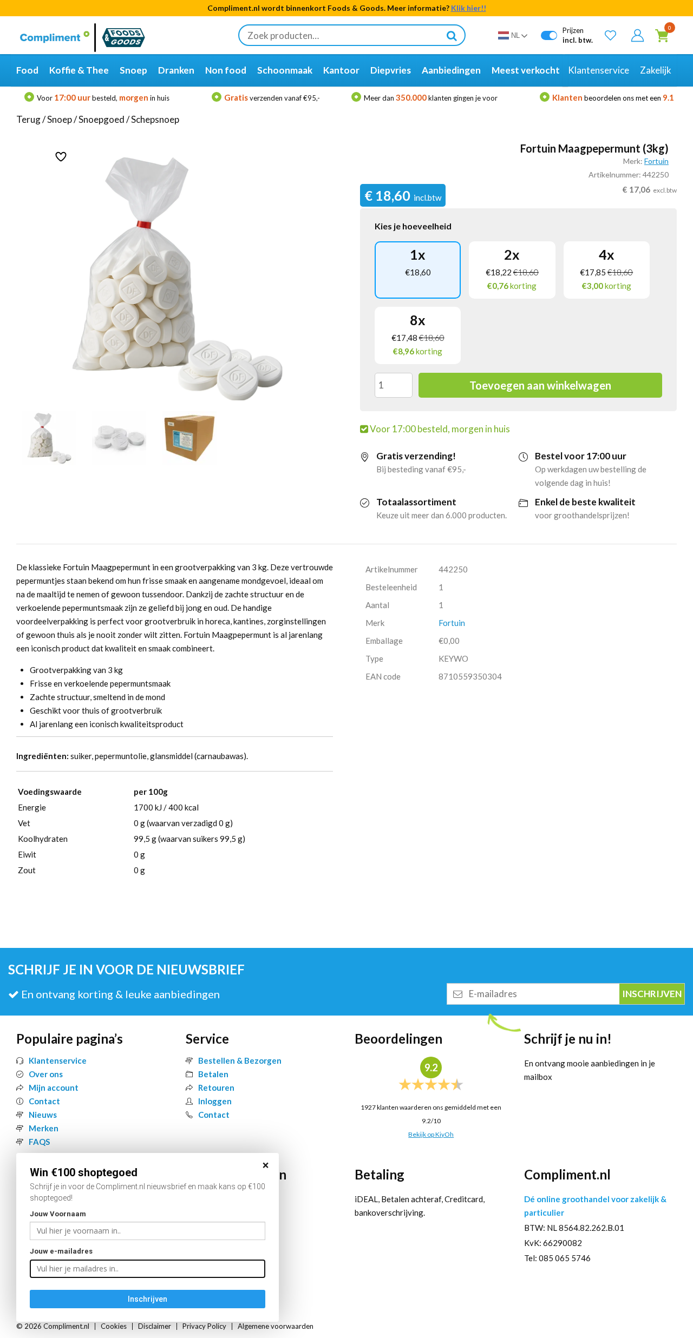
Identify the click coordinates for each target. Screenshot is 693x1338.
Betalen (213, 1074)
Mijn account (54, 1087)
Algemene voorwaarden (275, 1326)
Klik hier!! (468, 7)
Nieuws (43, 1114)
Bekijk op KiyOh (431, 1134)
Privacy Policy (204, 1326)
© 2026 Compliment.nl (52, 1326)
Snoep (59, 119)
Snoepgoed (102, 119)
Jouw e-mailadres (61, 1251)
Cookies (114, 1326)
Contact (44, 1101)
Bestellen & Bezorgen (240, 1060)
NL (515, 35)
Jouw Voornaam (58, 1214)
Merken (43, 1128)
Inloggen (215, 1101)
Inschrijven (147, 1299)
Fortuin (656, 161)
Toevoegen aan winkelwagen (540, 385)
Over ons (46, 1074)
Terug (28, 119)
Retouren (216, 1087)
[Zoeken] (451, 35)
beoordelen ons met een (613, 98)
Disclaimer (154, 1326)
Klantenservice (58, 1060)
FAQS (39, 1141)
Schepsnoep (155, 119)
